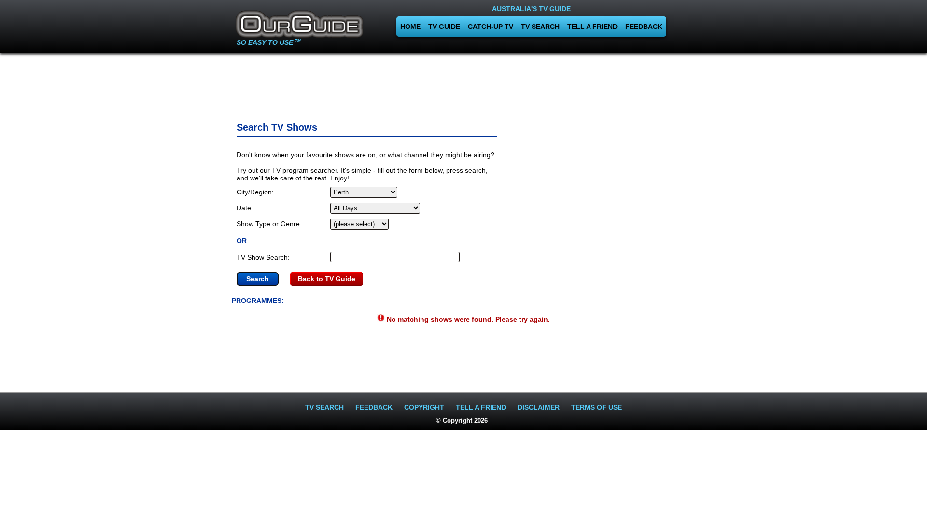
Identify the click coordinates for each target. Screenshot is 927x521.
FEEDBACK (643, 26)
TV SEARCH (540, 26)
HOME (410, 26)
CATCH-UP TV (490, 26)
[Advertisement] (463, 84)
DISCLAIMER (539, 407)
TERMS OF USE (596, 407)
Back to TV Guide (326, 279)
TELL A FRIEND (592, 26)
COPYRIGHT (424, 407)
